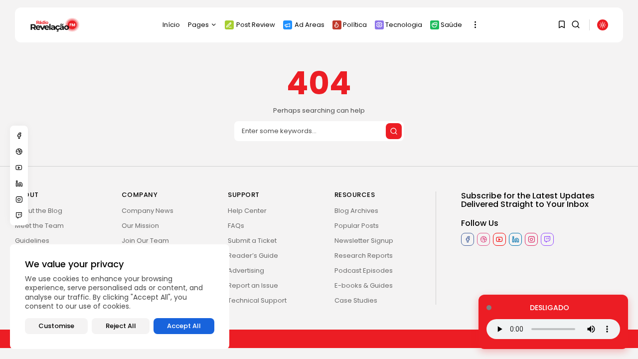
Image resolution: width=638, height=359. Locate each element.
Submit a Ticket (252, 240)
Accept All (184, 326)
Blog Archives (356, 210)
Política (355, 24)
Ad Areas (309, 24)
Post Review (255, 24)
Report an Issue (253, 285)
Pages (198, 24)
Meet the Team (39, 225)
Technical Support (257, 300)
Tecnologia (403, 24)
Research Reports (363, 255)
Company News (147, 210)
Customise (56, 326)
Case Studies (355, 300)
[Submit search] (394, 131)
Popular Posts (356, 225)
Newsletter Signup (363, 240)
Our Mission (140, 225)
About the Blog (38, 210)
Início (171, 24)
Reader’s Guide (253, 255)
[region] (119, 296)
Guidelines (32, 240)
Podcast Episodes (363, 270)
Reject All (121, 326)
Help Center (247, 210)
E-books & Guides (363, 285)
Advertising (246, 270)
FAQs (236, 225)
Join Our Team (145, 240)
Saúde (451, 24)
